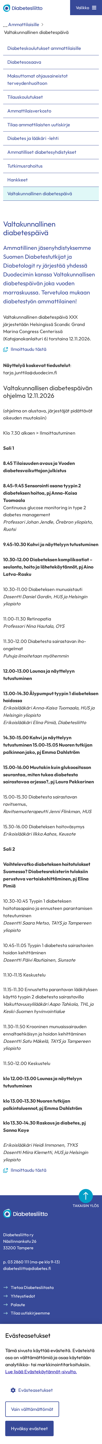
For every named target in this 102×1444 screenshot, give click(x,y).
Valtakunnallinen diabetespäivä (39, 194)
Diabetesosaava (24, 62)
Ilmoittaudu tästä (24, 349)
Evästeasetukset (35, 1390)
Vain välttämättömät (32, 1409)
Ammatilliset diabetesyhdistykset (41, 152)
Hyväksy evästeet (29, 1428)
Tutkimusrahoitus (25, 166)
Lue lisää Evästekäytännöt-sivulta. (41, 1372)
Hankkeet (17, 180)
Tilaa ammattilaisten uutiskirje (38, 125)
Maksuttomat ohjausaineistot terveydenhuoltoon (37, 79)
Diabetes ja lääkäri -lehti (33, 138)
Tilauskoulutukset (25, 97)
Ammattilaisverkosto (29, 111)
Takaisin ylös (86, 1205)
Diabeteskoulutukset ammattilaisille (44, 48)
